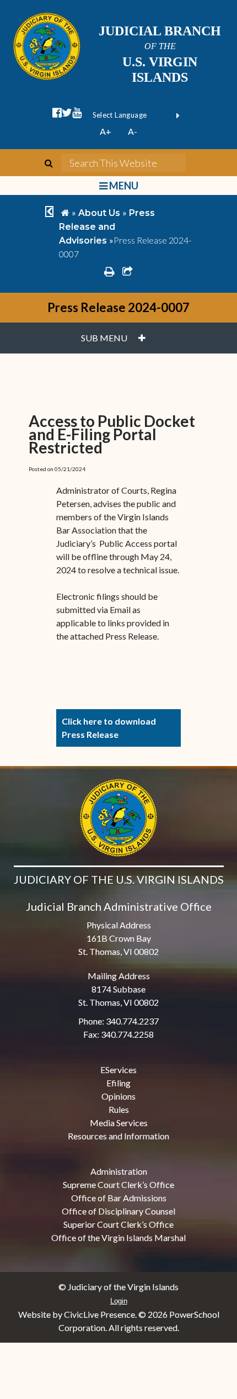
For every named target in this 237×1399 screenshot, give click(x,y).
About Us (99, 213)
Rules (119, 1109)
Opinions (118, 1096)
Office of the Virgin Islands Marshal (118, 1237)
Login (118, 1301)
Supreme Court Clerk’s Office (118, 1184)
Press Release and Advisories (107, 227)
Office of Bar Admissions (118, 1197)
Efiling (118, 1083)
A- (132, 131)
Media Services (119, 1122)
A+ (105, 131)
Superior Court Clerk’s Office (118, 1224)
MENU (122, 186)
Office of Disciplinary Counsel (118, 1211)
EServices (118, 1069)
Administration (118, 1171)
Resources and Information (118, 1136)
